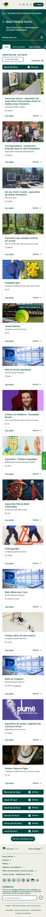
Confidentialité (36, 910)
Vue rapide (9, 116)
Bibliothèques (35, 47)
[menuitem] (5, 4)
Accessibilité (9, 910)
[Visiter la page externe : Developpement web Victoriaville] (37, 880)
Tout (6, 47)
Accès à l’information (22, 910)
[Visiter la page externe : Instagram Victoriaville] (19, 880)
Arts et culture (19, 47)
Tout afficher (36, 60)
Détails (36, 116)
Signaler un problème (11, 867)
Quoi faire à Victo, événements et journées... (25, 13)
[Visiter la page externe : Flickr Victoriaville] (33, 880)
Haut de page (34, 849)
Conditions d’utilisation (23, 913)
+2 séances (17, 686)
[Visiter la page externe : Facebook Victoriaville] (4, 880)
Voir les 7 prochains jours (23, 839)
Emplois (5, 860)
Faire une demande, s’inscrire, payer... (18, 871)
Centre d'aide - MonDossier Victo (16, 874)
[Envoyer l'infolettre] (41, 898)
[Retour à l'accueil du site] (3, 13)
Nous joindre (7, 856)
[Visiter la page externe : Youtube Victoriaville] (28, 880)
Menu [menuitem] (39, 5)
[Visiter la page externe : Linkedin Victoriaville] (23, 880)
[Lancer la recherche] (42, 37)
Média (5, 864)
